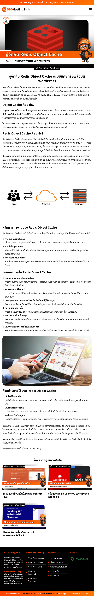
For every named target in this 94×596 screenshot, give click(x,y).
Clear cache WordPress (11, 449)
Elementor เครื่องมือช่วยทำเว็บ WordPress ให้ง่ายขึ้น (18, 534)
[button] (90, 9)
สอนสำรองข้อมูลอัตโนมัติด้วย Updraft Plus (22, 495)
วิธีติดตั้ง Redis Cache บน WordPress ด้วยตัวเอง (68, 495)
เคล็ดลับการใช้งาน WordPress (47, 68)
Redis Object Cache (31, 449)
